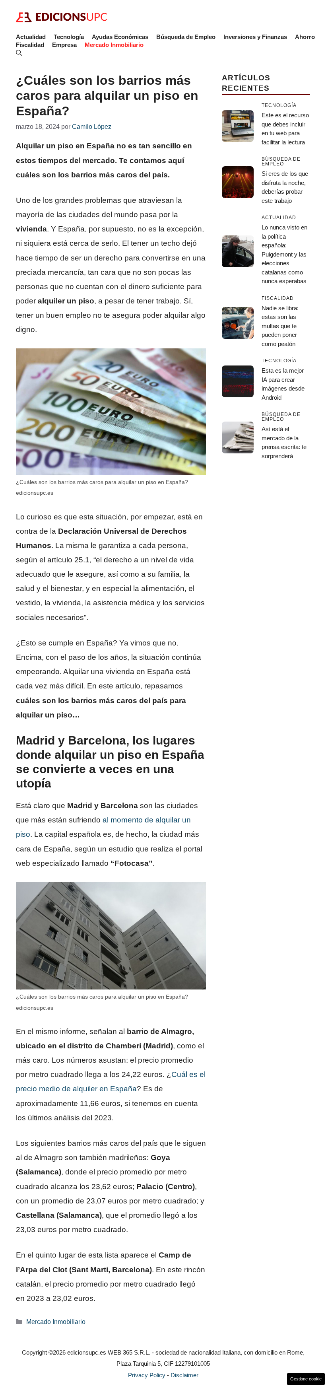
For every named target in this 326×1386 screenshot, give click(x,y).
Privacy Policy (146, 1375)
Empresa (64, 44)
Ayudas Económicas (120, 36)
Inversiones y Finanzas (255, 36)
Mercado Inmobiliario (114, 44)
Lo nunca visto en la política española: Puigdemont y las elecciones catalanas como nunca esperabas (284, 254)
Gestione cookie (306, 1378)
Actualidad (31, 36)
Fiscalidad (30, 44)
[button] (19, 53)
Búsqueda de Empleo (185, 36)
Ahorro (305, 36)
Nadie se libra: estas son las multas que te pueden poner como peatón (280, 326)
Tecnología (69, 36)
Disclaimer (184, 1375)
